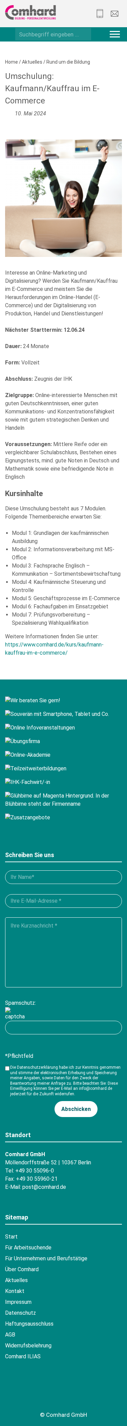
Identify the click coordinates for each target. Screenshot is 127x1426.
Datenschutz (20, 1313)
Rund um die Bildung (68, 62)
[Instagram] (68, 1393)
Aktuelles (32, 62)
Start (11, 1236)
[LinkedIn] (87, 1393)
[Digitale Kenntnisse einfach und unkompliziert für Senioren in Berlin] (63, 714)
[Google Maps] (49, 1393)
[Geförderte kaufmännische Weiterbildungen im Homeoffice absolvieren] (63, 755)
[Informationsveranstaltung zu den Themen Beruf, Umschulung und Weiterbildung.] (63, 728)
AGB (10, 1334)
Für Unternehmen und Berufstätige (46, 1258)
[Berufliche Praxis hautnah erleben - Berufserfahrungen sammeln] (63, 741)
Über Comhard (22, 1269)
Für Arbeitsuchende (28, 1247)
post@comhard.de (44, 1187)
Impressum (18, 1302)
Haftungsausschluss (29, 1324)
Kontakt (14, 1291)
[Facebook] (12, 1393)
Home (11, 62)
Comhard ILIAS (23, 1356)
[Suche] (83, 33)
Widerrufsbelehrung (28, 1345)
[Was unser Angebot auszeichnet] (63, 818)
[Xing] (31, 1393)
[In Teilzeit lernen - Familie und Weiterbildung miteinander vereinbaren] (63, 769)
